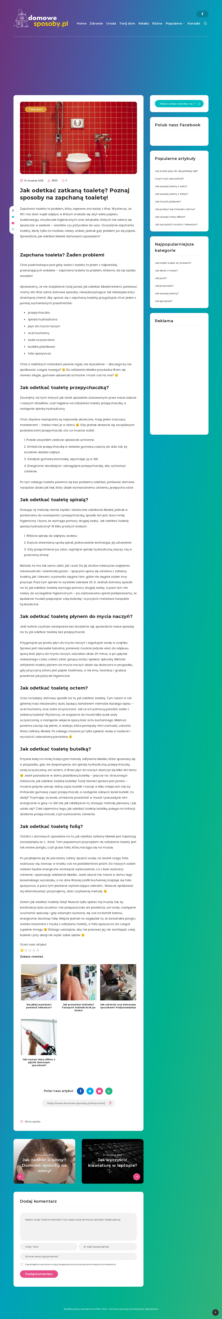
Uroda (111, 23)
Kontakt (194, 23)
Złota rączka (32, 1121)
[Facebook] (202, 14)
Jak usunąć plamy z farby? (171, 194)
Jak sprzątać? (163, 301)
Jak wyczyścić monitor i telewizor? (176, 224)
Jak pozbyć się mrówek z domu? (175, 209)
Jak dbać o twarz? (166, 270)
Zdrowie (96, 23)
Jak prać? (161, 278)
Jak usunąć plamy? (167, 293)
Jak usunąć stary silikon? (170, 216)
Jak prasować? (164, 285)
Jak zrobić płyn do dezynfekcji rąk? (176, 171)
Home (81, 23)
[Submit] (199, 104)
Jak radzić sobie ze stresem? (173, 263)
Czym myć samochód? (169, 178)
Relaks (143, 23)
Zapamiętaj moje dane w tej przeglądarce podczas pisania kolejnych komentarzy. (70, 1264)
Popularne (174, 23)
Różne (157, 23)
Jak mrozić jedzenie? (168, 201)
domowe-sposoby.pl (120, 1309)
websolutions (151, 1309)
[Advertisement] (111, 61)
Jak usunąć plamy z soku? (171, 186)
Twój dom (127, 23)
